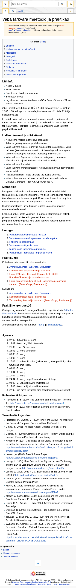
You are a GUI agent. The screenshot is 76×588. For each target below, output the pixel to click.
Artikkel (5, 11)
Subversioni (54, 325)
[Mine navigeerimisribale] (5, 4)
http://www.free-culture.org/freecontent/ (42, 468)
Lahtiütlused (64, 584)
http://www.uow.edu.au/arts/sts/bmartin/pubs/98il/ (31, 492)
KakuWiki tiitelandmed (47, 584)
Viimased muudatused (12, 553)
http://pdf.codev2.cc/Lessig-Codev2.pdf (35, 475)
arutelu (12, 28)
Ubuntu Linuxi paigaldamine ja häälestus (30, 270)
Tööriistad (71, 11)
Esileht (6, 550)
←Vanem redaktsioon (23, 30)
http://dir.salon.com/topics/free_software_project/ (31, 458)
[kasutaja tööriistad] (71, 4)
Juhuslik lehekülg (10, 556)
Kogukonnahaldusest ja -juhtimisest (27, 297)
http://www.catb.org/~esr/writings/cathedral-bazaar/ (36, 403)
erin (10, 30)
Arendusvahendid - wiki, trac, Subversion (30, 267)
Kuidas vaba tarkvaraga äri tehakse (27, 249)
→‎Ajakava (29, 28)
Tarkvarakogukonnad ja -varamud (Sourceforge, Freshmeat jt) (40, 300)
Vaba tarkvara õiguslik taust (23, 245)
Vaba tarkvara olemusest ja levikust (27, 235)
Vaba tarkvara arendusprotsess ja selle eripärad (33, 238)
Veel (20, 11)
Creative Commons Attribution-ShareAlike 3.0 (31, 582)
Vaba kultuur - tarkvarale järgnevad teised (30, 253)
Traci (39, 325)
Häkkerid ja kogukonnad (21, 242)
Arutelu (13, 11)
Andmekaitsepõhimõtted (25, 584)
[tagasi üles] (38, 563)
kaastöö (20, 28)
